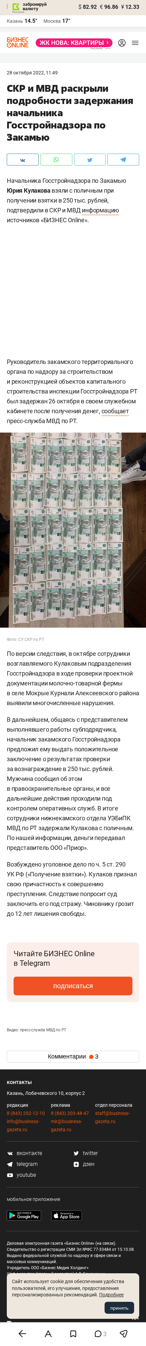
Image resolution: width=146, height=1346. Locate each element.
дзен (87, 1164)
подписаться (73, 986)
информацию (100, 210)
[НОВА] (72, 42)
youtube (25, 1175)
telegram (26, 1164)
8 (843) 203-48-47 (70, 1113)
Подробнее (111, 1294)
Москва (52, 21)
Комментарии (73, 1056)
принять (119, 1308)
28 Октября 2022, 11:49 (32, 72)
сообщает (115, 411)
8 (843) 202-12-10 (26, 1113)
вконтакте (28, 1153)
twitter (89, 1153)
